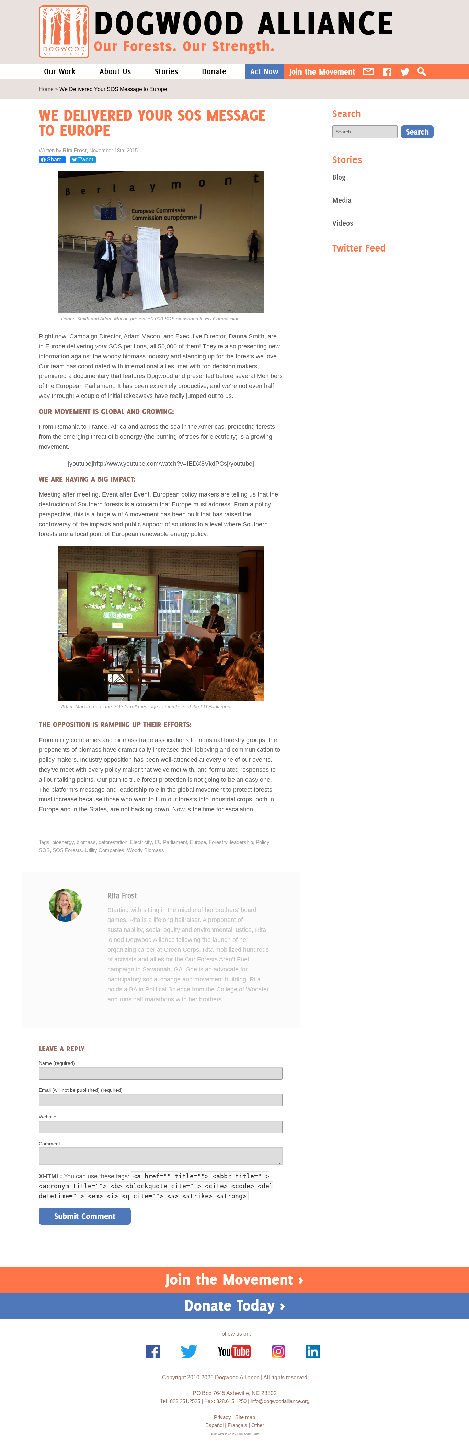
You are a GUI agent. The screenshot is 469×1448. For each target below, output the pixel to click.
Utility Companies (104, 850)
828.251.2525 (185, 1401)
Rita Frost (122, 895)
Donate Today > (234, 1305)
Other (257, 1425)
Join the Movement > (234, 1279)
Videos (342, 223)
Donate (214, 71)
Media (342, 200)
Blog (338, 177)
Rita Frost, (76, 150)
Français (237, 1425)
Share (54, 160)
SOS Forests (67, 850)
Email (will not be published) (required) (81, 1090)
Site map (245, 1417)
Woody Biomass (145, 850)
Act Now (264, 71)
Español (214, 1425)
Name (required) (57, 1063)
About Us (115, 71)
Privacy (222, 1417)
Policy (262, 842)
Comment (49, 1143)
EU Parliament (171, 842)
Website (47, 1117)
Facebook (387, 71)
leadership (241, 842)
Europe (198, 842)
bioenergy (63, 842)
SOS (44, 850)
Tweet (85, 160)
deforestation (113, 842)
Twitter (405, 71)
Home (46, 89)
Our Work (60, 71)
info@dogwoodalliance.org (280, 1401)
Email (368, 71)
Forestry (218, 842)
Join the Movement (322, 72)
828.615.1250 (231, 1401)
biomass (86, 842)
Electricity (141, 842)
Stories (166, 71)
